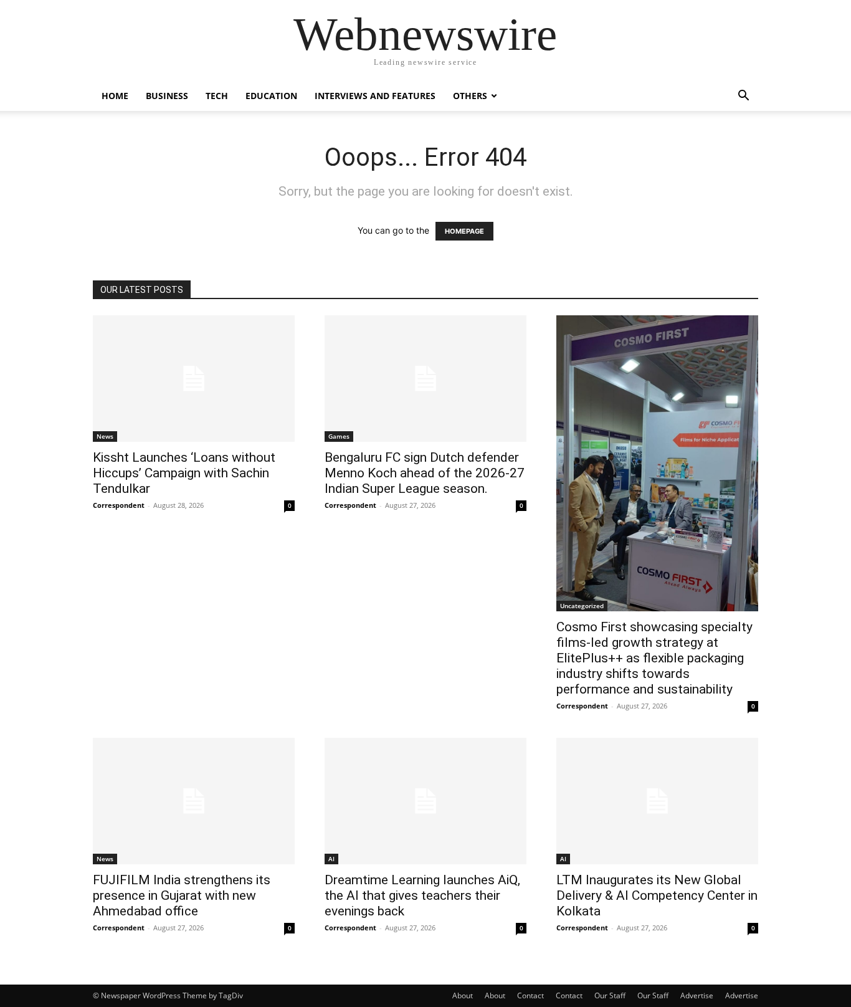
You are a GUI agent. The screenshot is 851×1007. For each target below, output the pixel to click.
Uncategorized (582, 605)
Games (338, 436)
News (105, 436)
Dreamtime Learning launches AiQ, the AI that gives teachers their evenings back (422, 895)
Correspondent (119, 505)
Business (167, 96)
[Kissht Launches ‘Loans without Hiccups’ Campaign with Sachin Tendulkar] (194, 378)
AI (331, 858)
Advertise (696, 995)
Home (115, 96)
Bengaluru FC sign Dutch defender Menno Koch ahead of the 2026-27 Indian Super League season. (425, 473)
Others (470, 96)
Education (271, 96)
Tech (217, 96)
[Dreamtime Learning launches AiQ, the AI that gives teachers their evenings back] (425, 801)
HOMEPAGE (464, 231)
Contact (530, 995)
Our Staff (609, 995)
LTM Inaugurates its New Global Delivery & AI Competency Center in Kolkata (657, 895)
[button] (743, 97)
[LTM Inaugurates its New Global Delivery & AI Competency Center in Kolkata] (657, 801)
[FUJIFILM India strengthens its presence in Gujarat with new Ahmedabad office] (194, 801)
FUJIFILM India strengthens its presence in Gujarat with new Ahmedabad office (181, 895)
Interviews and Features (375, 96)
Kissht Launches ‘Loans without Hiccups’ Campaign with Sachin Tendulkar (184, 473)
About (462, 995)
